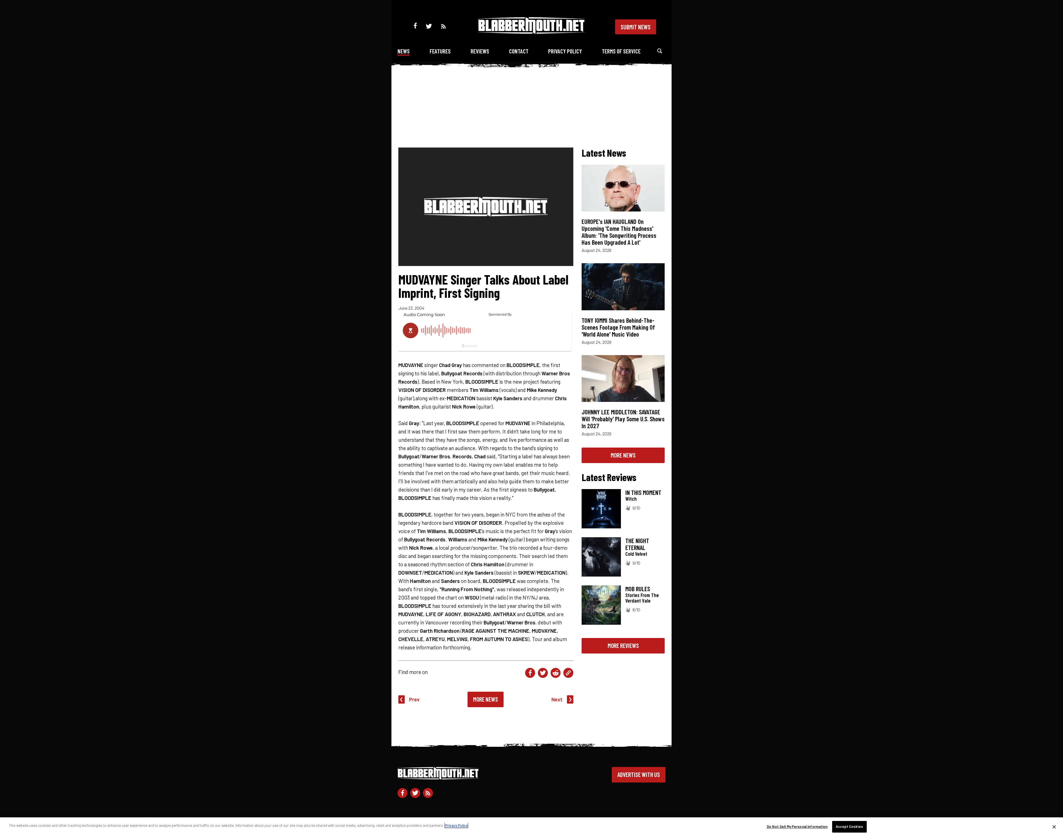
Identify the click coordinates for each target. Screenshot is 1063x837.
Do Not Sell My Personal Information (797, 826)
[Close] (1054, 827)
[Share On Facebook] (530, 673)
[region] (531, 827)
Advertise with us (638, 774)
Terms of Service (621, 51)
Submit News (636, 26)
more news (623, 455)
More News (485, 699)
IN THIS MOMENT (643, 492)
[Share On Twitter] (543, 673)
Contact (518, 51)
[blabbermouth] (531, 32)
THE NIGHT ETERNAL (637, 544)
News (404, 51)
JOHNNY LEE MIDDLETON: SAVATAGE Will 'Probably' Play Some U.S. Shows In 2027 (623, 419)
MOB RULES (637, 589)
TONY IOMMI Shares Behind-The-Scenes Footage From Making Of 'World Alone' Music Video (618, 327)
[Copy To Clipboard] (568, 673)
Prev (414, 699)
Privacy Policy (565, 51)
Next (557, 699)
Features (440, 51)
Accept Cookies (849, 826)
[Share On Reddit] (556, 673)
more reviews (623, 645)
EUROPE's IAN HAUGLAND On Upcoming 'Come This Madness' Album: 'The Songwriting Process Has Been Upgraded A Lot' (619, 232)
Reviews (480, 51)
